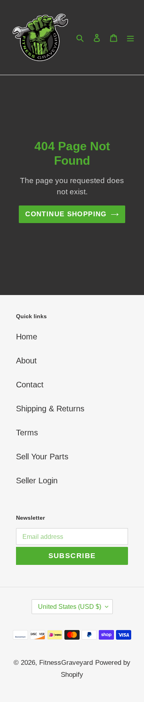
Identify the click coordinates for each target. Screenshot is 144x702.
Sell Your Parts (42, 456)
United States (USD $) (69, 606)
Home (26, 336)
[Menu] (130, 38)
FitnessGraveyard (66, 662)
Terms (27, 432)
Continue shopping (65, 214)
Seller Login (37, 480)
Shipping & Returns (50, 408)
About (26, 360)
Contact (30, 384)
